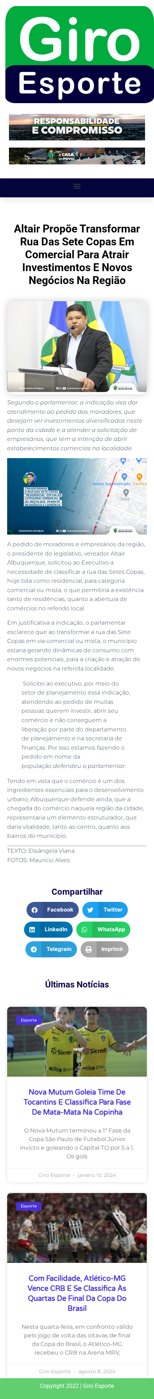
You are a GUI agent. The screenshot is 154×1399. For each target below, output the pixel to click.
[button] (77, 186)
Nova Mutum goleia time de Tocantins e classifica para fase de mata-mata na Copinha (77, 1102)
